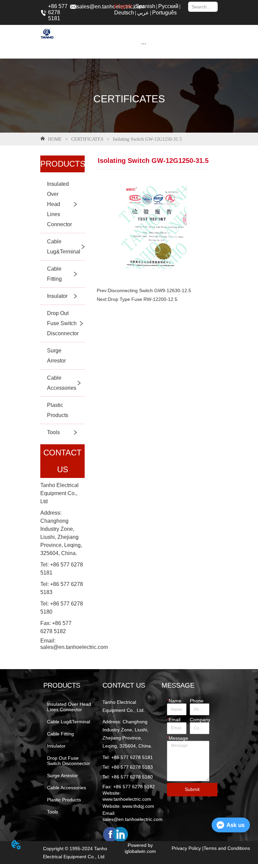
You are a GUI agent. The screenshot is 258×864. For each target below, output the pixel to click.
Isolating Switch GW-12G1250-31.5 (147, 139)
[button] (143, 43)
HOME (55, 139)
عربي (143, 12)
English (123, 6)
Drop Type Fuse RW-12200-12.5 (142, 299)
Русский (168, 6)
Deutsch (124, 12)
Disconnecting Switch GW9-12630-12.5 (149, 290)
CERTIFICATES (87, 139)
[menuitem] (143, 43)
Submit (192, 789)
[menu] (143, 43)
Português (164, 12)
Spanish (145, 6)
